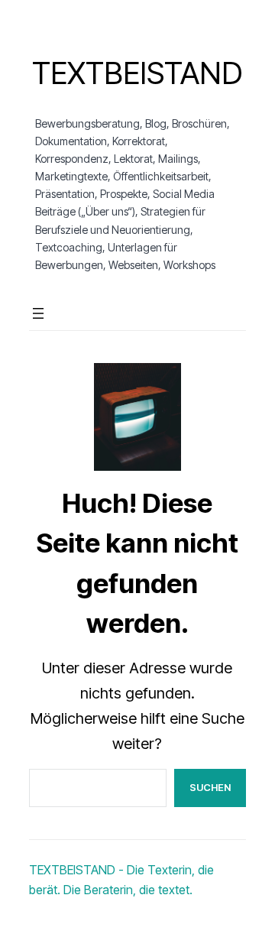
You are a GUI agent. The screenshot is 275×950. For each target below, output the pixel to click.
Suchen (210, 787)
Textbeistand (137, 73)
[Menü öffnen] (38, 313)
